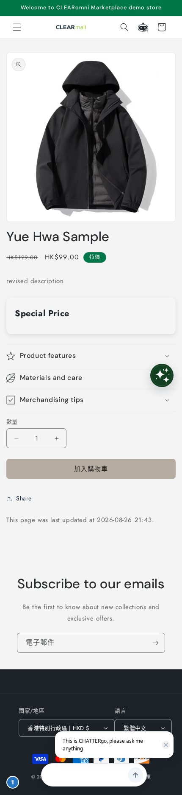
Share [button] (24, 498)
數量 (12, 422)
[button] (17, 27)
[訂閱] (155, 643)
